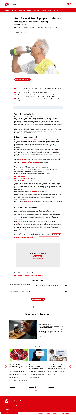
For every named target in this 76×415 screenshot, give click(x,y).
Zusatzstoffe (36, 162)
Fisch (29, 178)
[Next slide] (70, 366)
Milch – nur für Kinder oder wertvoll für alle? (48, 285)
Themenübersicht (37, 299)
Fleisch (23, 178)
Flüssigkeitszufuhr (56, 233)
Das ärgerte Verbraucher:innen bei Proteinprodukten (30, 275)
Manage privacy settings (38, 258)
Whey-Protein (23, 159)
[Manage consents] (74, 413)
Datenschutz (40, 413)
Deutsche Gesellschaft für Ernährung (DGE (26, 139)
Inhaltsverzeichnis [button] (19, 107)
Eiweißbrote (34, 191)
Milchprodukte (21, 176)
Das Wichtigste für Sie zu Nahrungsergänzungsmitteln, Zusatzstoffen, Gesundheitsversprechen (51, 326)
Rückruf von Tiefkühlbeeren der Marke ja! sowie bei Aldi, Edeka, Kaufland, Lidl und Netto (18, 366)
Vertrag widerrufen (66, 413)
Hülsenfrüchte (25, 180)
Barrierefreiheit (56, 413)
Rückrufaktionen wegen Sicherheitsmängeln (35, 365)
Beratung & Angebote (21, 79)
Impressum (48, 413)
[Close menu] (16, 405)
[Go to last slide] (6, 366)
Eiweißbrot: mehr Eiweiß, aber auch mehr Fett (19, 291)
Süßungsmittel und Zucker (26, 162)
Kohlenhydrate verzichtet (20, 223)
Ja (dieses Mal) (37, 256)
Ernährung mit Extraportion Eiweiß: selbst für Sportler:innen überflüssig (19, 285)
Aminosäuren (28, 201)
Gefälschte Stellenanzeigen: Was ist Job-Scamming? (56, 365)
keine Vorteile (53, 151)
